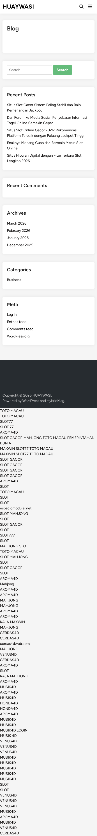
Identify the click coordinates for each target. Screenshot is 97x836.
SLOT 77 (7, 427)
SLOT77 (6, 421)
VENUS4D (8, 654)
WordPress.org (18, 336)
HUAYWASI (18, 6)
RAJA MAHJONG (14, 676)
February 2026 (18, 230)
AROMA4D (9, 432)
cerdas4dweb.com (15, 643)
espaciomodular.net (16, 508)
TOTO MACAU (12, 411)
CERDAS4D (9, 633)
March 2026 (16, 223)
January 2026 (18, 238)
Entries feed (16, 322)
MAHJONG (9, 600)
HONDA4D (9, 703)
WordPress (30, 401)
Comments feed (20, 329)
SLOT (4, 486)
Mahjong (7, 584)
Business (14, 280)
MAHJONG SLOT (14, 546)
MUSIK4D (8, 687)
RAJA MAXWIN (12, 622)
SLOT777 (7, 535)
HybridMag (55, 401)
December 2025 (20, 245)
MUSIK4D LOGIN (14, 730)
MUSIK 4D (8, 736)
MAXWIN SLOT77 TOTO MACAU (26, 448)
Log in (12, 314)
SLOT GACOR (11, 459)
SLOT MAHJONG (14, 513)
